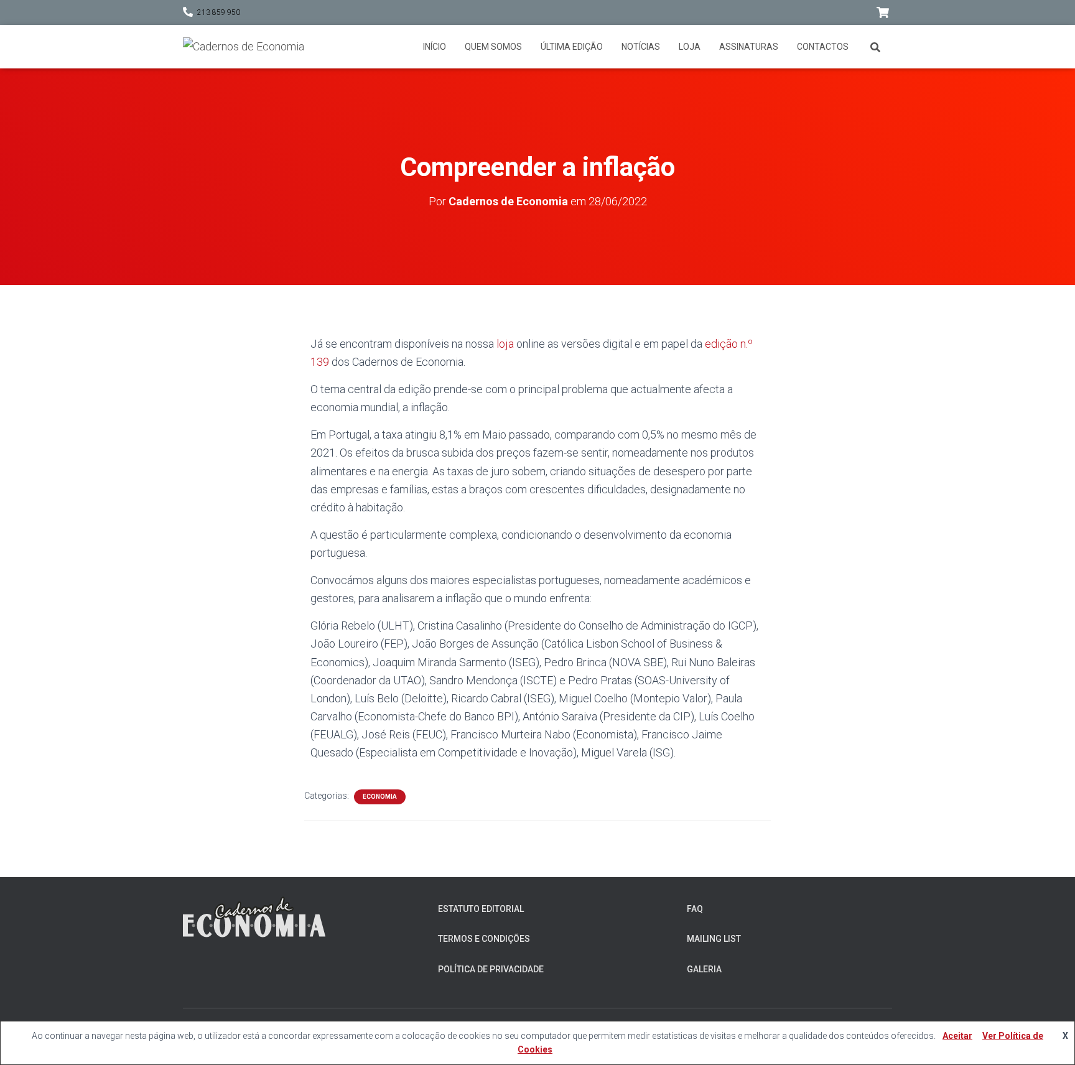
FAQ (695, 909)
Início (434, 47)
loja (505, 343)
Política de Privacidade (491, 969)
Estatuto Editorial (481, 909)
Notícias (640, 47)
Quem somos (493, 47)
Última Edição (572, 47)
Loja (689, 47)
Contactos (823, 47)
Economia (380, 796)
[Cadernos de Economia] (244, 46)
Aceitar (957, 1036)
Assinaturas (748, 47)
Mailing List (714, 939)
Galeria (704, 969)
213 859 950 (218, 12)
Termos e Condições (484, 939)
